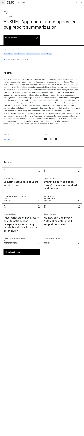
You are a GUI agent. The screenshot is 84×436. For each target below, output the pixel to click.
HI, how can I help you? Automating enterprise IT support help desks (59, 221)
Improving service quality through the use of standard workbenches (60, 185)
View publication (11, 38)
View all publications (12, 252)
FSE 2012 (7, 12)
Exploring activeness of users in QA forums (21, 183)
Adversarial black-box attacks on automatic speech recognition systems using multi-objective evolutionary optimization (21, 224)
